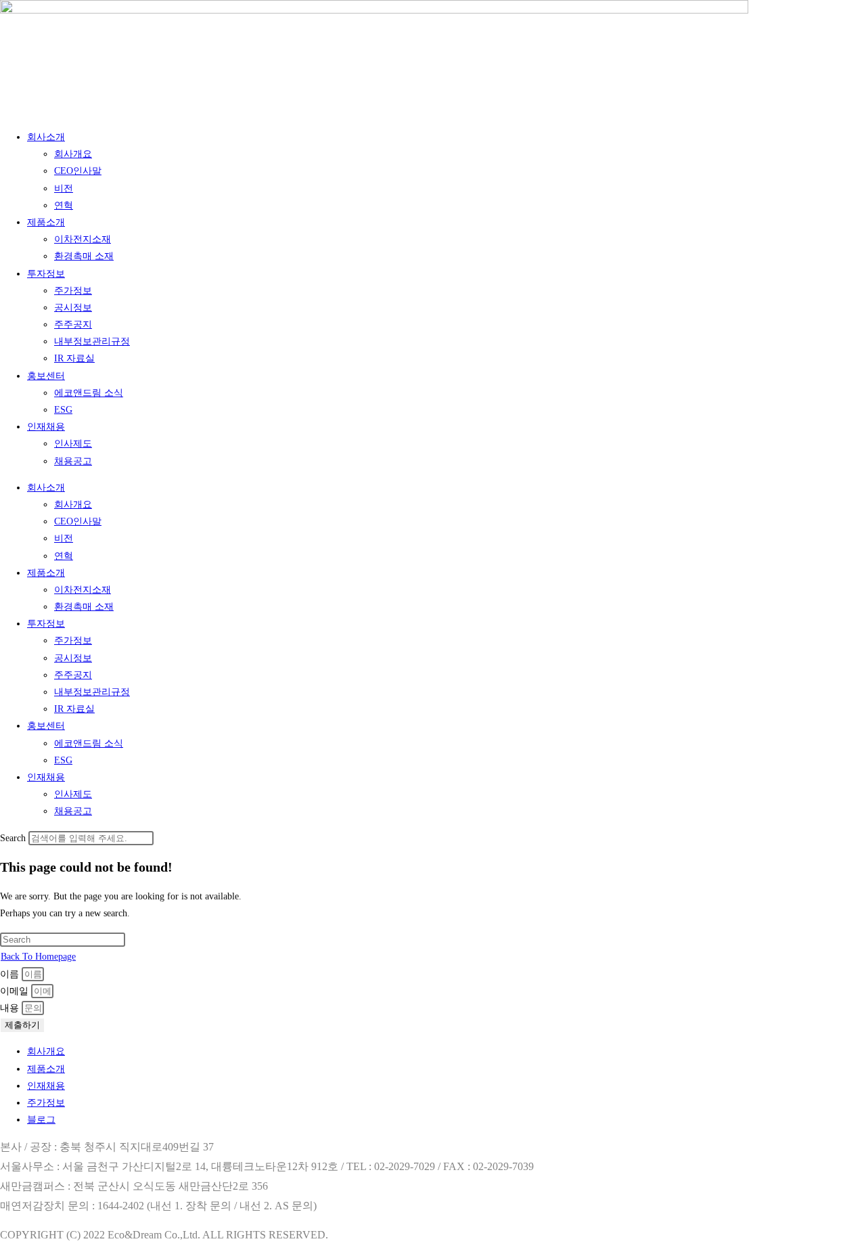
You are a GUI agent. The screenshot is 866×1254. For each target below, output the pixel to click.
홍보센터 (46, 376)
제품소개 (46, 222)
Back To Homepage (38, 956)
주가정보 (73, 291)
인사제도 (73, 444)
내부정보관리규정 (92, 341)
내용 (11, 1008)
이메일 (15, 991)
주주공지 (73, 324)
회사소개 (46, 137)
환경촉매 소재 (84, 256)
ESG (63, 410)
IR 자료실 (74, 358)
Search (13, 838)
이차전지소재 (82, 239)
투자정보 (46, 274)
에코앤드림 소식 (88, 393)
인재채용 (46, 427)
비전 (63, 188)
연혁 (63, 205)
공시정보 (73, 308)
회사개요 (73, 154)
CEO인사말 (77, 171)
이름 (11, 974)
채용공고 (73, 461)
